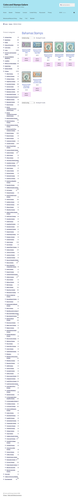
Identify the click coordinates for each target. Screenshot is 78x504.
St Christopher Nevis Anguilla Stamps (11, 397)
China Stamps (10, 158)
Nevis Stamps (10, 308)
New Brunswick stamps (12, 311)
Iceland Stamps (10, 239)
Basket (10, 12)
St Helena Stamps (11, 403)
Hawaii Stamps (10, 231)
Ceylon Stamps (10, 152)
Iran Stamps (9, 244)
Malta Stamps (10, 287)
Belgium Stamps (10, 99)
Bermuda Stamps (11, 102)
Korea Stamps (10, 269)
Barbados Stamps (11, 91)
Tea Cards (7, 474)
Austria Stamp (10, 86)
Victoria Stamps (10, 462)
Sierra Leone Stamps (11, 376)
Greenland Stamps (11, 224)
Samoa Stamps (10, 368)
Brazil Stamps (10, 104)
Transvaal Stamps (11, 438)
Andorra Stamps (10, 76)
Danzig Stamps (10, 173)
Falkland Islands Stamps (12, 187)
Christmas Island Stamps (13, 160)
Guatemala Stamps (11, 229)
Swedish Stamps (11, 418)
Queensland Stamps (11, 351)
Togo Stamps (10, 433)
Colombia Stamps (11, 163)
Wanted (32, 18)
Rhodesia (9, 354)
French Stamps (10, 199)
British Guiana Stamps (12, 118)
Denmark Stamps (11, 176)
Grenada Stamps (11, 226)
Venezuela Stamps (11, 459)
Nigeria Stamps (10, 328)
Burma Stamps (10, 138)
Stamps (10, 24)
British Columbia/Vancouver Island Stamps (12, 114)
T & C (26, 18)
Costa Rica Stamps (11, 165)
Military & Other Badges (10, 63)
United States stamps (12, 457)
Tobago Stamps (10, 431)
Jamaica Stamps (11, 255)
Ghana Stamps (10, 207)
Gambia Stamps (10, 202)
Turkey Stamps (10, 454)
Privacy (50, 12)
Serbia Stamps (10, 373)
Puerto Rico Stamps (11, 346)
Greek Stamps (10, 221)
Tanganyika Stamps (11, 423)
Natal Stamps (10, 301)
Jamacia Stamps (11, 252)
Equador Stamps (11, 185)
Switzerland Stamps (11, 420)
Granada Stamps (11, 219)
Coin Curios (7, 47)
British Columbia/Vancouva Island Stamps (11, 109)
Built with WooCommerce (14, 495)
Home (4, 12)
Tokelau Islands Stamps (12, 436)
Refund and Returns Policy (10, 18)
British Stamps (10, 133)
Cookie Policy (33, 12)
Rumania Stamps (11, 363)
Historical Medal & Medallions (9, 57)
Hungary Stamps (11, 237)
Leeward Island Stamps (12, 274)
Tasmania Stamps (11, 426)
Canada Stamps (10, 143)
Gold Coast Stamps (11, 216)
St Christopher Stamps (12, 401)
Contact (25, 12)
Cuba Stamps (10, 168)
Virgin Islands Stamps (12, 465)
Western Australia (11, 467)
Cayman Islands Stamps (12, 150)
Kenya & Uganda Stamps (12, 260)
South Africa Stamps (12, 381)
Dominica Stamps (11, 178)
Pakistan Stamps (11, 341)
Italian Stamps (10, 250)
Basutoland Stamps (11, 94)
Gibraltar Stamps (11, 209)
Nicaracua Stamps (11, 322)
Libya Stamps (10, 279)
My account (42, 12)
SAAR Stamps (10, 366)
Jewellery (7, 61)
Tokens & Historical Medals (11, 476)
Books (6, 42)
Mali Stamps (10, 284)
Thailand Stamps (11, 428)
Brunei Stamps (10, 135)
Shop (21, 18)
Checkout (17, 12)
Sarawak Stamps (11, 371)
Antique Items (8, 37)
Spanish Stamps (10, 394)
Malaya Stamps (10, 282)
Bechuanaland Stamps (12, 97)
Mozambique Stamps (12, 299)
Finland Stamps (10, 192)
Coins (6, 50)
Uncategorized (8, 479)
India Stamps (10, 242)
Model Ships (8, 66)
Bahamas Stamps (11, 89)
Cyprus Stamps (10, 170)
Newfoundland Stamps (10, 319)
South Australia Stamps (12, 384)
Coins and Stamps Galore (15, 4)
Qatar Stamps (10, 349)
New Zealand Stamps (12, 316)
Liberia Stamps (10, 277)
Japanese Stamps (11, 257)
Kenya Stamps (10, 262)
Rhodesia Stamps (11, 360)
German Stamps (10, 204)
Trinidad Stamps (11, 445)
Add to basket (26, 59)
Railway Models (8, 68)
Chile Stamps (10, 155)
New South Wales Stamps (13, 313)
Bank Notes (7, 40)
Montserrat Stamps (11, 292)
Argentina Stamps (11, 81)
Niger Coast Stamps (11, 325)
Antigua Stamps (10, 79)
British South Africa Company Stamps (11, 129)
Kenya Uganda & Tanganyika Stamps (11, 266)
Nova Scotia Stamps (11, 338)
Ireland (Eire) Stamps (12, 247)
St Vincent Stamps (11, 406)
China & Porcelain (9, 45)
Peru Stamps (10, 343)
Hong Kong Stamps (11, 234)
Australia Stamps (11, 84)
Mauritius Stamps (11, 290)
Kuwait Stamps (10, 272)
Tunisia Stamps (10, 452)
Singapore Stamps (11, 378)
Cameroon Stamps (11, 141)
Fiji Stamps (9, 190)
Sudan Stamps (10, 413)
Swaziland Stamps (11, 415)
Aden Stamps (10, 74)
